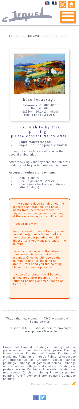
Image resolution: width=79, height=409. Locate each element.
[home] (71, 6)
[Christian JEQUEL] (27, 24)
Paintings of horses (32, 356)
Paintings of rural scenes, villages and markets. (39, 364)
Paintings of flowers (41, 353)
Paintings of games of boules (39, 363)
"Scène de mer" (50, 320)
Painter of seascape (61, 356)
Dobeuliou (38, 384)
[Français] (54, 4)
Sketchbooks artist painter (43, 350)
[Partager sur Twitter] (43, 399)
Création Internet (58, 384)
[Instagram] (62, 6)
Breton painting (49, 375)
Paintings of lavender (42, 369)
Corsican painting (35, 372)
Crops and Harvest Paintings (25, 347)
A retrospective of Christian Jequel (32, 359)
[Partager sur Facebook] (36, 399)
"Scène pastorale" (55, 318)
